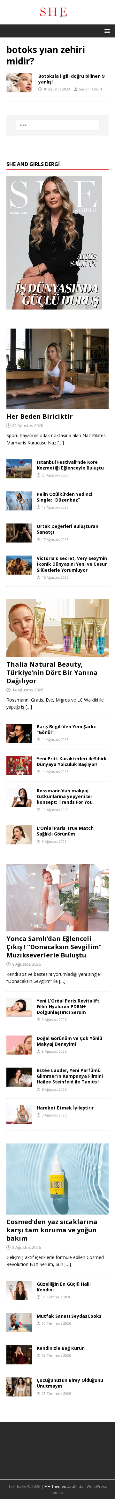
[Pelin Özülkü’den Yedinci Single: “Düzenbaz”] (19, 507)
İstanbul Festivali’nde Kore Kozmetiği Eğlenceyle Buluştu (70, 465)
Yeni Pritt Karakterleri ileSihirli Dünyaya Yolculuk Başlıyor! (71, 761)
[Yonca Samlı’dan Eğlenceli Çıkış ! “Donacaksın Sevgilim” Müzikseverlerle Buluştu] (57, 928)
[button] (106, 30)
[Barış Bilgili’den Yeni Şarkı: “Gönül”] (19, 739)
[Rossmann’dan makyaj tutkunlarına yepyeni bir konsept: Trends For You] (19, 803)
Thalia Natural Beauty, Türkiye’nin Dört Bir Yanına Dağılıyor (52, 672)
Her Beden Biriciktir (39, 416)
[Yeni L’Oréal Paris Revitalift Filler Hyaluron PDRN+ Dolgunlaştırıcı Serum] (19, 1013)
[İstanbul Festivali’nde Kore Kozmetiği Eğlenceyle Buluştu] (19, 475)
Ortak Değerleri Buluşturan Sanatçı (67, 529)
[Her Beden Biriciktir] (57, 406)
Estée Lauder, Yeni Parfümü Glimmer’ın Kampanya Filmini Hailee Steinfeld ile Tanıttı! (70, 1076)
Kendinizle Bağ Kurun (61, 1348)
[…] (60, 443)
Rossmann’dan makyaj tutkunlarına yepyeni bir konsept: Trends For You (65, 796)
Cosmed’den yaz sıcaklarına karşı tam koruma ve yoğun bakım (51, 1230)
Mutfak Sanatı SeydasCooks (69, 1316)
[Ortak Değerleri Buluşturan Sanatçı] (19, 539)
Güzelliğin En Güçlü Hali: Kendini (64, 1287)
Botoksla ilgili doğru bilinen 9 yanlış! (71, 79)
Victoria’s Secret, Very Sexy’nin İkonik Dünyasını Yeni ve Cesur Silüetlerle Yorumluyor (72, 564)
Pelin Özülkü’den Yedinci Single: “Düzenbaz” (64, 497)
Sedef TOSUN (90, 89)
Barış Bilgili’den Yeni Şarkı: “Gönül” (66, 729)
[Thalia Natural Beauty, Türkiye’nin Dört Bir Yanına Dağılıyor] (57, 653)
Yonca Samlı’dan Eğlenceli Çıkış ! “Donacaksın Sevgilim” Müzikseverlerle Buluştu (54, 946)
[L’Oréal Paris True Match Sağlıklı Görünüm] (19, 841)
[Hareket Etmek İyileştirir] (19, 1120)
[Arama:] (57, 125)
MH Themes (55, 1486)
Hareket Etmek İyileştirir (65, 1108)
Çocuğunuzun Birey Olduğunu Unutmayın (70, 1383)
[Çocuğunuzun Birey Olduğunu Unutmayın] (19, 1393)
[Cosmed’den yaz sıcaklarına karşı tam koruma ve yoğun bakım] (57, 1211)
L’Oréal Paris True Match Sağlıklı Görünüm (65, 831)
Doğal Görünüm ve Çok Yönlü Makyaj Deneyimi (69, 1041)
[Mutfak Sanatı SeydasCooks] (19, 1329)
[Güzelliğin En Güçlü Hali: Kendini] (19, 1297)
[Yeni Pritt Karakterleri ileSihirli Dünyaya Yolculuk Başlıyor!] (19, 771)
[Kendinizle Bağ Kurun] (19, 1361)
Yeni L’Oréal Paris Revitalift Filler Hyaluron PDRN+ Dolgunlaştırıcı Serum (68, 1006)
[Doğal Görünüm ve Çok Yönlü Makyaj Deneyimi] (19, 1051)
